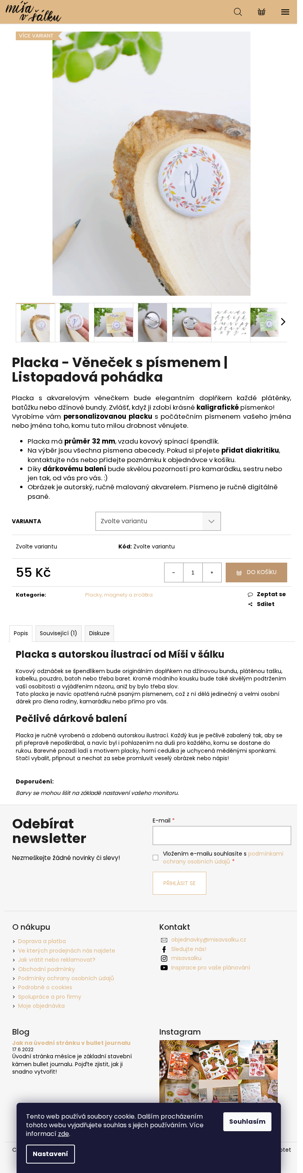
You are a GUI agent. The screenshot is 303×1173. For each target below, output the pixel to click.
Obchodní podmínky (46, 969)
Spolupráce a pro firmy (49, 997)
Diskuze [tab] (99, 633)
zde (63, 1133)
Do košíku (262, 572)
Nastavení (50, 1153)
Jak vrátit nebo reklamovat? (56, 960)
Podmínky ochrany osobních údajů (66, 978)
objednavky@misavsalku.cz (208, 940)
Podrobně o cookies (45, 987)
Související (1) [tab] (58, 633)
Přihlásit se (179, 883)
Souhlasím (247, 1121)
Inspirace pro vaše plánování (210, 968)
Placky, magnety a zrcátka (119, 595)
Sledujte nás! (188, 949)
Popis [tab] (21, 633)
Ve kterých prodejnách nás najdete (66, 951)
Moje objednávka (41, 1006)
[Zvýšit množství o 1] (211, 572)
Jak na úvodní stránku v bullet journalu (71, 1043)
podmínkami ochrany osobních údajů (223, 857)
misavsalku (186, 958)
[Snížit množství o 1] (174, 572)
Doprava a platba (42, 941)
